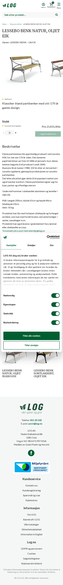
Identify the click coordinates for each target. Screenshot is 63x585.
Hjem (4, 24)
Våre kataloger (31, 524)
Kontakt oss (31, 485)
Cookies (31, 553)
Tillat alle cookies (31, 336)
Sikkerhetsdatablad (31, 529)
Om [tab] (51, 245)
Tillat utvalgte (31, 345)
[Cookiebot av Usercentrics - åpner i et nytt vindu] (47, 237)
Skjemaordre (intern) (31, 563)
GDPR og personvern (31, 548)
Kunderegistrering (31, 490)
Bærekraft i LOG (31, 519)
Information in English (31, 534)
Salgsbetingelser (31, 558)
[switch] (55, 304)
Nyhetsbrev (31, 500)
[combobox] (31, 15)
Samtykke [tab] (11, 245)
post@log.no (35, 423)
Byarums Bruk (16, 24)
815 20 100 (36, 420)
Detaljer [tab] (32, 245)
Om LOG (31, 514)
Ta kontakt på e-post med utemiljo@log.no (23, 230)
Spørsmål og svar (31, 495)
